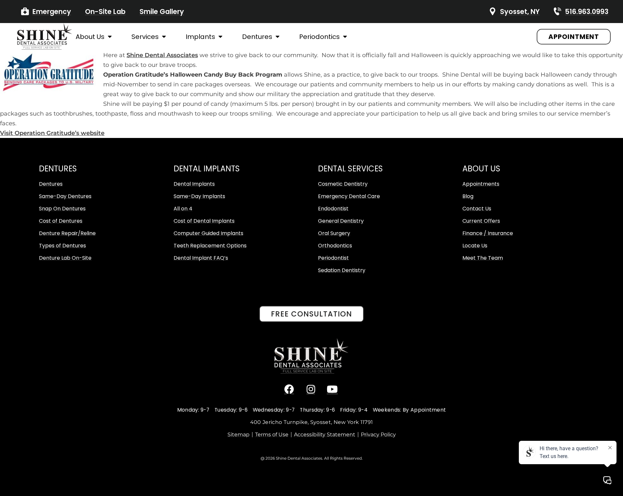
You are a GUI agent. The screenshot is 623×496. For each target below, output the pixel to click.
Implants (200, 36)
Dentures (257, 36)
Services (145, 36)
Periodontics (319, 36)
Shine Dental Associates (162, 55)
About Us (90, 36)
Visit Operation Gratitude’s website (52, 133)
